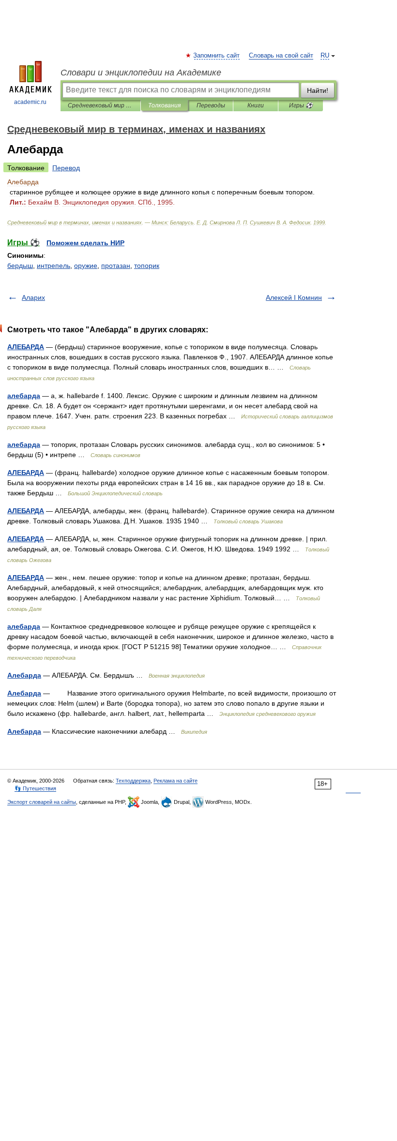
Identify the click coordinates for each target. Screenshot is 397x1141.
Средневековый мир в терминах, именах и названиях (100, 105)
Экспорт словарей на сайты (41, 802)
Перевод (66, 168)
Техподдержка (133, 781)
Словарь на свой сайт (281, 55)
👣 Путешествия (35, 788)
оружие (85, 265)
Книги (255, 105)
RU (325, 55)
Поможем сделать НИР (85, 243)
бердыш (20, 265)
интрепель (53, 265)
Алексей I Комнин (294, 297)
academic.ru (30, 102)
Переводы (211, 105)
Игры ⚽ (301, 105)
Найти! (317, 90)
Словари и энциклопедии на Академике (141, 72)
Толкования (164, 105)
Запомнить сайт (217, 55)
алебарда (23, 396)
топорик (146, 265)
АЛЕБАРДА (25, 347)
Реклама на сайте (175, 781)
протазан (115, 265)
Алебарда (24, 675)
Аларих (33, 297)
